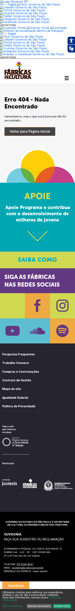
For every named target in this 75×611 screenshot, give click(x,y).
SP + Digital (8, 4)
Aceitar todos (62, 606)
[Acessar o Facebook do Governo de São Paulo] (32, 54)
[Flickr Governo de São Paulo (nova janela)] (38, 4)
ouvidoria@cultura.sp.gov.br (28, 567)
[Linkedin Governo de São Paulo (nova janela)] (23, 7)
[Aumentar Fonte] (12, 28)
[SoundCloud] (37, 330)
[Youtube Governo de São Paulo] (23, 48)
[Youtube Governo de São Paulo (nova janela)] (23, 13)
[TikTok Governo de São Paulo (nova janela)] (22, 10)
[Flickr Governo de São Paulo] (21, 36)
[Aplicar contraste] (58, 28)
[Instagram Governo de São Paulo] (24, 19)
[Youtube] (12, 330)
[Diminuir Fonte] (37, 28)
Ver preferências (13, 606)
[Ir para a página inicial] (17, 79)
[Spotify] (62, 330)
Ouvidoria (16, 586)
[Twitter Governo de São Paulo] (22, 45)
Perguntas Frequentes (18, 354)
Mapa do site (11, 389)
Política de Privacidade (18, 406)
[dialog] (37, 600)
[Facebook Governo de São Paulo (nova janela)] (24, 22)
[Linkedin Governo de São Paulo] (23, 39)
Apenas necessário (39, 606)
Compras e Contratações (20, 371)
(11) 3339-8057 (25, 564)
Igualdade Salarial (15, 397)
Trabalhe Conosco (15, 363)
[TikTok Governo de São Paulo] (22, 42)
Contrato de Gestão (16, 380)
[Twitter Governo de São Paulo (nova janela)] (22, 16)
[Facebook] (37, 305)
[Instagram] (62, 305)
